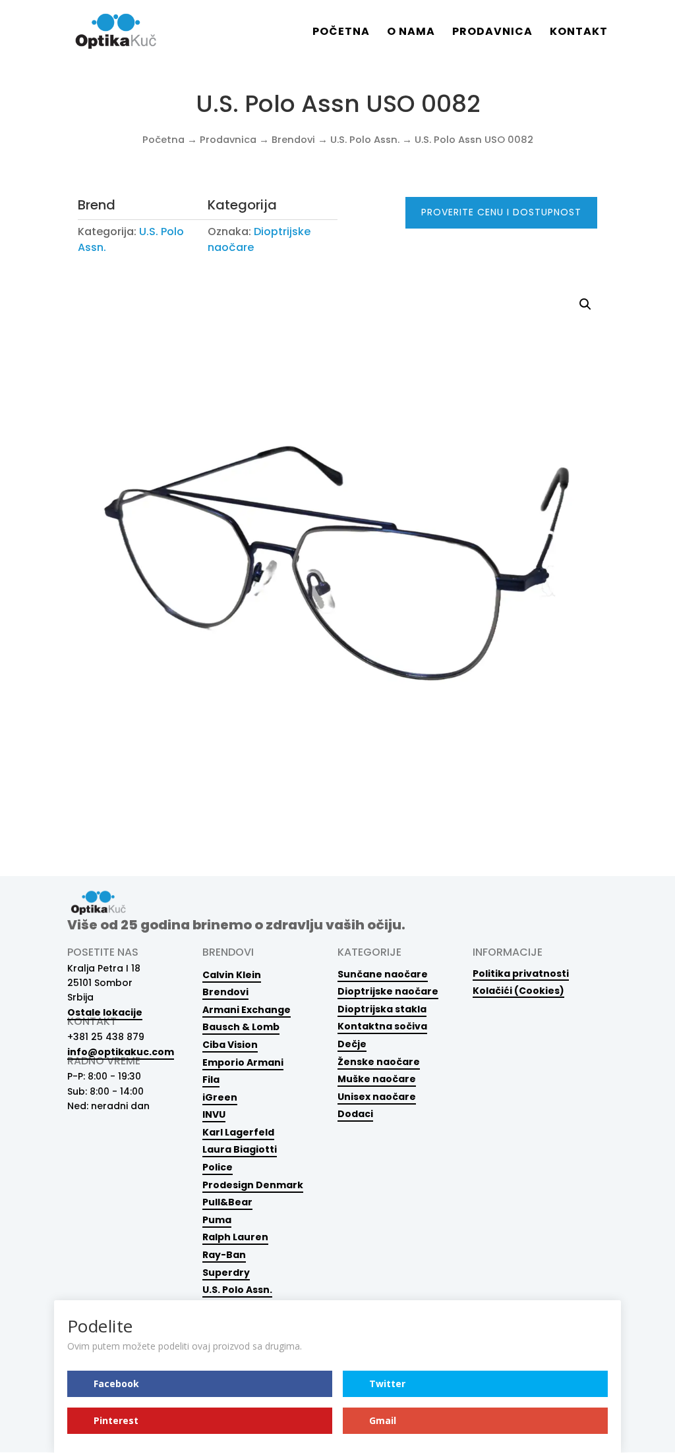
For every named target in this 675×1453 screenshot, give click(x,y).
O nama (411, 33)
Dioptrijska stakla (382, 1009)
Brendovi (293, 139)
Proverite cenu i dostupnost (501, 212)
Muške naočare (377, 1078)
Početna (341, 33)
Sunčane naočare (383, 974)
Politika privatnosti (521, 973)
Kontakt (579, 33)
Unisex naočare (377, 1096)
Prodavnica (492, 33)
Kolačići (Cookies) (518, 990)
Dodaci (355, 1113)
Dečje (352, 1044)
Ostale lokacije (104, 1012)
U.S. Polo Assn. (364, 139)
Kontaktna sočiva (382, 1026)
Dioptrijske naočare (388, 991)
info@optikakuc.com (120, 1051)
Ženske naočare (379, 1061)
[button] (585, 304)
